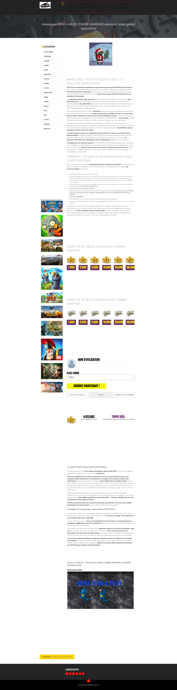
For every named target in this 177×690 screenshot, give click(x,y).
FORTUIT (63, 7)
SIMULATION (91, 7)
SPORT (113, 3)
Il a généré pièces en (118, 419)
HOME (63, 3)
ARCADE (72, 7)
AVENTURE (123, 3)
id (76, 673)
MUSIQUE (79, 11)
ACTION (81, 7)
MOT (62, 11)
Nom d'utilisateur (89, 360)
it (70, 673)
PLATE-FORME (73, 3)
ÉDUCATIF (89, 11)
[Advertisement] (55, 166)
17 (83, 395)
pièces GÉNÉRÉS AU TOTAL (89, 419)
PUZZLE (119, 7)
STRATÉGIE (85, 3)
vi (83, 673)
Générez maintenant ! (87, 386)
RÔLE (127, 7)
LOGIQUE (95, 3)
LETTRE (70, 11)
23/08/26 (130, 395)
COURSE (104, 3)
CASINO (110, 7)
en (73, 673)
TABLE (101, 7)
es (67, 673)
